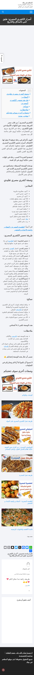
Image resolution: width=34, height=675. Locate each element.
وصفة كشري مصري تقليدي (18, 94)
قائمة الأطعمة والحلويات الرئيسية (21, 529)
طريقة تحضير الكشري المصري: (19, 101)
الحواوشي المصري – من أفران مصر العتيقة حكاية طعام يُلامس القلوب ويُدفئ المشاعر (18, 448)
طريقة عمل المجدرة (25, 475)
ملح (27, 219)
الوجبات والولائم (27, 395)
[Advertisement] (17, 46)
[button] (1, 58)
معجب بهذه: (23, 116)
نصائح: (25, 106)
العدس (12, 248)
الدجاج (6, 346)
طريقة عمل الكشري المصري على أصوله (19, 421)
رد (29, 590)
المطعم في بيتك (27, 3)
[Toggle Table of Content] (28, 90)
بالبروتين (14, 336)
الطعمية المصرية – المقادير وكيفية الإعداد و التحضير (18, 502)
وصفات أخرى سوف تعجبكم (17, 112)
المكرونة (11, 241)
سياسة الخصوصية (25, 656)
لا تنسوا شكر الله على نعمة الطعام (19, 653)
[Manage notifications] (3, 669)
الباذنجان (18, 310)
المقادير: (24, 97)
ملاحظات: (24, 109)
